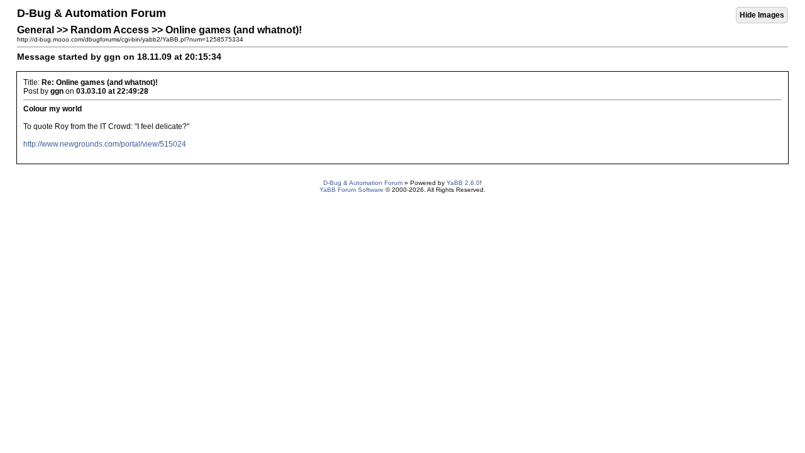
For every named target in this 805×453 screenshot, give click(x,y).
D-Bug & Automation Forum (362, 182)
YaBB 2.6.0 (463, 182)
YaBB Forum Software (351, 189)
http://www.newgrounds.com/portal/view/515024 (104, 144)
